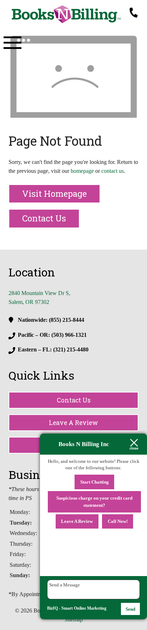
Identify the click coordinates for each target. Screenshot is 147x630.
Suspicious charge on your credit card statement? (94, 501)
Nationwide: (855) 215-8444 (51, 320)
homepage (82, 171)
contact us (112, 171)
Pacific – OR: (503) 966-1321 (52, 335)
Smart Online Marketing (83, 608)
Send (130, 609)
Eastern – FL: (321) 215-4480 (53, 349)
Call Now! (118, 521)
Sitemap (74, 619)
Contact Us (44, 218)
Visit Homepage (54, 193)
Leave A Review (73, 423)
